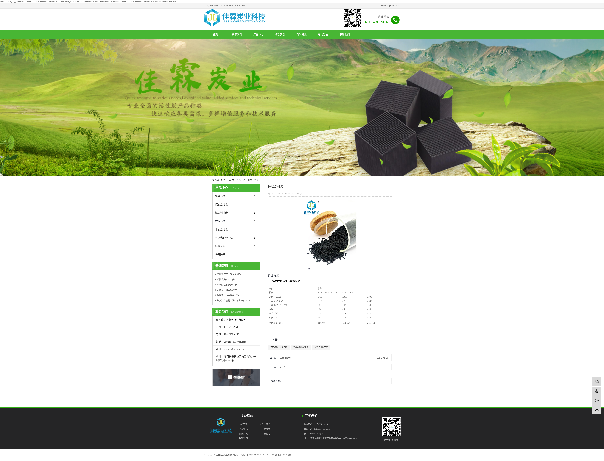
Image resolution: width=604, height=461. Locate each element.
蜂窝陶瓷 (220, 254)
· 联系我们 (243, 438)
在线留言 (323, 34)
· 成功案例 (265, 429)
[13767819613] (596, 381)
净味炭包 (220, 246)
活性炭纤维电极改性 (227, 290)
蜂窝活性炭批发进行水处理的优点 (233, 300)
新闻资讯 (301, 34)
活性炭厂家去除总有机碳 (229, 274)
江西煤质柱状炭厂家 (278, 347)
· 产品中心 (243, 429)
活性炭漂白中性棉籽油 (228, 295)
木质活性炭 (221, 229)
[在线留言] (596, 400)
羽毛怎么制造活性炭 (227, 284)
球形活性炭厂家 (321, 347)
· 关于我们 (265, 424)
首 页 (231, 180)
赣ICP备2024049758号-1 (260, 455)
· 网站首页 (243, 424)
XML (398, 6)
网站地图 (385, 6)
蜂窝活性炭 (221, 196)
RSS (392, 6)
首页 (215, 34)
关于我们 (237, 34)
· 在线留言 (265, 433)
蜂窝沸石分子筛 (224, 237)
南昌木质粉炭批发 (300, 347)
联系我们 (345, 34)
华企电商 (286, 455)
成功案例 (280, 34)
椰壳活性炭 (221, 212)
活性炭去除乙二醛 (226, 279)
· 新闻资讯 (243, 433)
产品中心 (258, 34)
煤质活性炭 (221, 204)
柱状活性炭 (253, 180)
